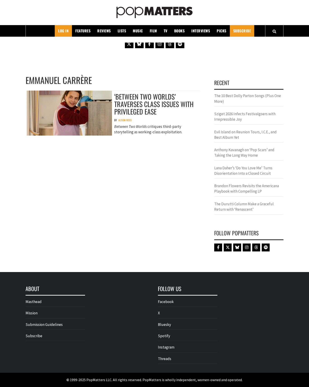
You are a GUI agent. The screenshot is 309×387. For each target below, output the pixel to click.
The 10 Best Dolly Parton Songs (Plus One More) (247, 98)
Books (179, 30)
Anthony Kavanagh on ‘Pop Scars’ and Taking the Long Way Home (244, 152)
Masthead (34, 301)
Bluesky (164, 324)
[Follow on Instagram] (159, 44)
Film (153, 30)
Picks (221, 30)
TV (165, 30)
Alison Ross (125, 120)
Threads (164, 358)
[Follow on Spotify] (180, 44)
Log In (63, 30)
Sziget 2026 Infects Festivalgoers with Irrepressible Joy (245, 116)
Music (138, 30)
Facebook (166, 301)
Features (82, 30)
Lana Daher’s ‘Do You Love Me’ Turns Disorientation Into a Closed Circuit (243, 170)
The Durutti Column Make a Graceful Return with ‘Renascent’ (244, 206)
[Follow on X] (129, 44)
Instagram (166, 347)
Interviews (200, 30)
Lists (122, 30)
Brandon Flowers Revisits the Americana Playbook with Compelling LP (246, 188)
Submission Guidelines (44, 324)
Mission (32, 313)
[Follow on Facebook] (149, 44)
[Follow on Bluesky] (139, 44)
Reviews (104, 30)
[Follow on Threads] (170, 44)
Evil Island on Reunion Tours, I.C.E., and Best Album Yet (245, 134)
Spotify (164, 335)
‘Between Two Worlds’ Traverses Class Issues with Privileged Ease (154, 104)
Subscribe (242, 30)
